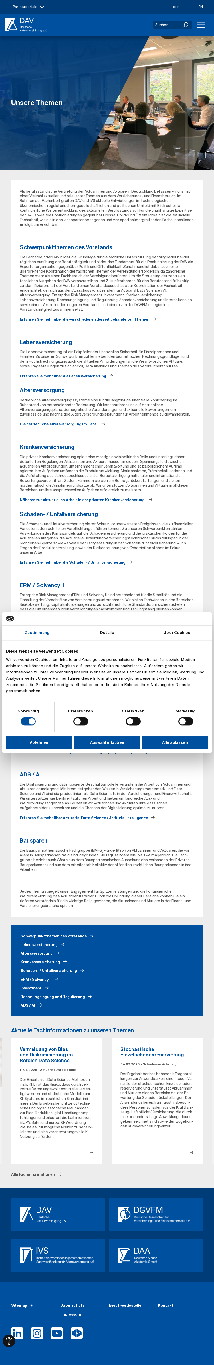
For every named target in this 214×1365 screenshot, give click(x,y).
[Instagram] (37, 1335)
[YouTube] (57, 1335)
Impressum (70, 1314)
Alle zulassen (175, 742)
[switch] (80, 721)
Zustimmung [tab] (37, 632)
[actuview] (77, 1335)
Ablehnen (39, 742)
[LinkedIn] (17, 1335)
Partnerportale (25, 7)
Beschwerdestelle (125, 1305)
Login (175, 6)
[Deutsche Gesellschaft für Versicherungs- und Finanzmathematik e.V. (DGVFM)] (156, 1214)
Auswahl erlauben (107, 742)
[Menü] (201, 25)
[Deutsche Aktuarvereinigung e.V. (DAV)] (58, 1214)
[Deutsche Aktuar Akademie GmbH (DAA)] (156, 1255)
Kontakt (165, 1305)
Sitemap (19, 1305)
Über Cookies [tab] (176, 632)
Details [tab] (107, 632)
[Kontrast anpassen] (9, 1341)
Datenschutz (72, 1305)
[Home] (26, 25)
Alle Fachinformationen (33, 1174)
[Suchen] (185, 25)
